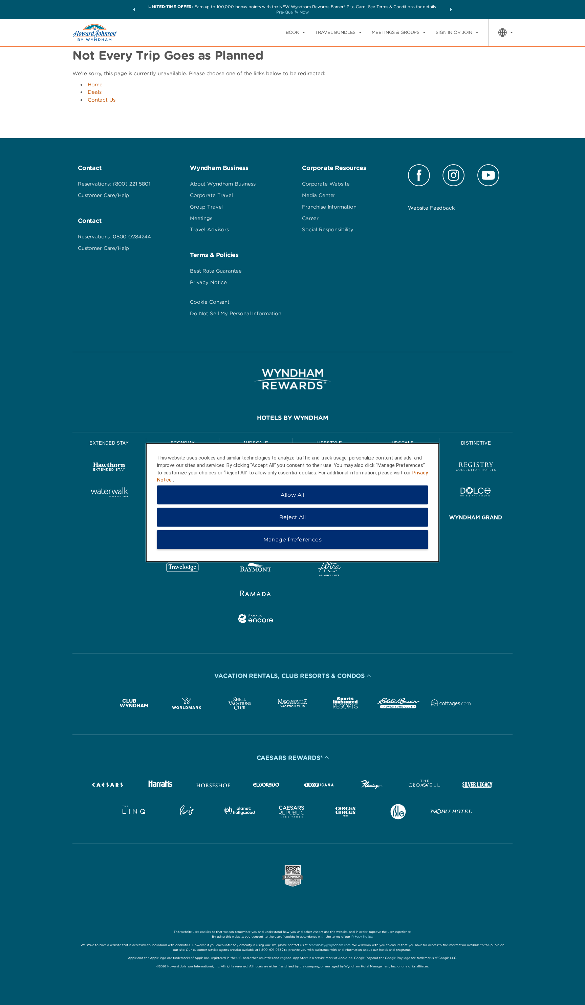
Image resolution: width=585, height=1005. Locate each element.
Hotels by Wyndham (292, 417)
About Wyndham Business (223, 184)
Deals (95, 92)
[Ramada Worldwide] (255, 594)
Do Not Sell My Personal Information (235, 314)
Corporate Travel (211, 195)
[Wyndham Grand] (475, 518)
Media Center (318, 195)
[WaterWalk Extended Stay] (109, 493)
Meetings (201, 218)
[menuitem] (295, 32)
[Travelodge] (182, 569)
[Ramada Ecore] (255, 619)
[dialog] (292, 503)
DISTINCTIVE (476, 443)
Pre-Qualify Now (292, 12)
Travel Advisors (209, 230)
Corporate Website (325, 184)
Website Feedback (431, 208)
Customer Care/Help (103, 195)
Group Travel (206, 207)
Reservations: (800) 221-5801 (114, 184)
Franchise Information (329, 207)
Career (310, 218)
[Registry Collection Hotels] (475, 467)
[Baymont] (255, 569)
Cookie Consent (210, 302)
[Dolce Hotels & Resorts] (475, 493)
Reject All (292, 517)
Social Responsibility (327, 230)
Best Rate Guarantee (216, 271)
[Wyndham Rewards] (292, 379)
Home (95, 85)
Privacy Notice (208, 282)
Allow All (292, 495)
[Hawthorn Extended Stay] (109, 467)
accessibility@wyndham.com (330, 945)
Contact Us (101, 100)
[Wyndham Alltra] (329, 569)
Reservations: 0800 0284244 (114, 237)
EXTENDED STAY (109, 443)
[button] (134, 9)
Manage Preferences (292, 539)
